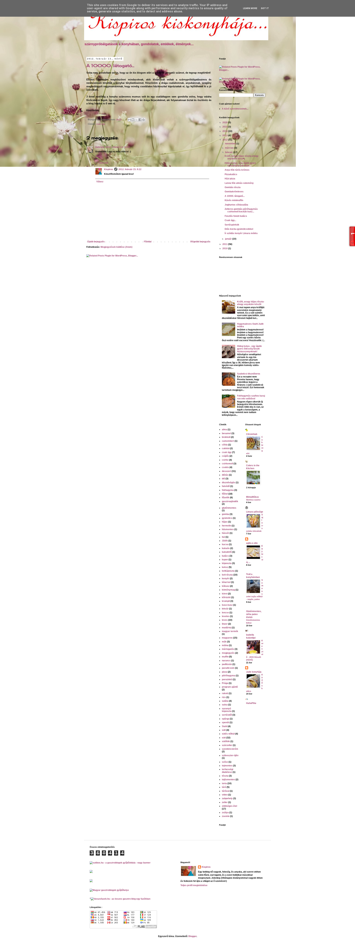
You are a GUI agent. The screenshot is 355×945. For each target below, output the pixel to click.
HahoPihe (251, 703)
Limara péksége (254, 511)
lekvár (225, 608)
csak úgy (100, 124)
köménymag (228, 589)
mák (224, 641)
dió (223, 478)
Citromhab (251, 434)
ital (223, 537)
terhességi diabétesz (227, 770)
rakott (225, 693)
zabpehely (227, 798)
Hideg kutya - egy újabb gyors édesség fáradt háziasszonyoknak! (249, 349)
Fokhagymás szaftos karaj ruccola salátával (251, 397)
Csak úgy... (230, 220)
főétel (225, 494)
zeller (225, 802)
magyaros (227, 637)
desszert (226, 471)
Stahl (224, 726)
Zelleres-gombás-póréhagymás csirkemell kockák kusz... (241, 210)
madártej (226, 627)
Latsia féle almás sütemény (239, 183)
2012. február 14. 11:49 (118, 147)
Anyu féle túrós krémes (237, 170)
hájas (225, 521)
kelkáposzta (228, 571)
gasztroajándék (230, 501)
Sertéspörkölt (232, 224)
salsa (225, 704)
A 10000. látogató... (110, 65)
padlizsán (227, 664)
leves (225, 620)
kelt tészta (227, 574)
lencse (225, 612)
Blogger (192, 936)
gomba (225, 514)
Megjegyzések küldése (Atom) (116, 247)
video (225, 794)
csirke (225, 460)
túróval (225, 791)
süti (224, 737)
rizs (224, 697)
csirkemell (227, 463)
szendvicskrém (230, 749)
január (228, 239)
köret (224, 593)
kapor (225, 559)
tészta (225, 776)
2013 (225, 135)
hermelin (226, 525)
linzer (225, 624)
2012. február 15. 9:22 (130, 169)
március (229, 148)
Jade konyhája (253, 672)
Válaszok (103, 163)
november (230, 143)
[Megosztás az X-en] (136, 120)
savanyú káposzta (226, 709)
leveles (225, 616)
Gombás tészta (233, 187)
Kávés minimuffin (234, 200)
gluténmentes (229, 508)
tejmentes (227, 765)
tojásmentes (228, 779)
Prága (225, 683)
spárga (225, 718)
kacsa (225, 544)
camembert (228, 441)
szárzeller (227, 745)
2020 (225, 122)
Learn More (250, 8)
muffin (225, 656)
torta (224, 783)
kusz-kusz (227, 605)
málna (225, 645)
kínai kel (226, 582)
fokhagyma (228, 490)
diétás (225, 475)
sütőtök (226, 741)
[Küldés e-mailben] (129, 120)
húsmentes (228, 529)
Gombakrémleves (234, 191)
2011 (225, 244)
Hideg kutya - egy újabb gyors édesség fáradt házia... (240, 164)
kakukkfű (227, 552)
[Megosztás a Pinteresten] (143, 120)
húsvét (225, 533)
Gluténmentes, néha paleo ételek (253, 614)
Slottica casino (253, 500)
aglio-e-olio (252, 543)
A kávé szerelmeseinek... (235, 108)
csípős (225, 456)
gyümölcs (227, 518)
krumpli (226, 601)
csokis (225, 467)
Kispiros (108, 169)
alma (224, 429)
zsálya (225, 812)
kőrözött (226, 597)
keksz (225, 567)
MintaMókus (252, 497)
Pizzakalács (231, 174)
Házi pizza (230, 178)
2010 (225, 248)
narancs (226, 660)
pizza (224, 672)
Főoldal (147, 241)
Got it (265, 8)
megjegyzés (228, 653)
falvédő (226, 486)
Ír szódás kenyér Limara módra (241, 233)
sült (224, 730)
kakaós (226, 548)
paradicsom (228, 668)
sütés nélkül (228, 733)
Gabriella (100, 147)
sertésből (227, 715)
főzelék (225, 497)
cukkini (225, 448)
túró (224, 787)
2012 (225, 139)
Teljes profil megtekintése (193, 885)
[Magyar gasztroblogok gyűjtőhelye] (109, 890)
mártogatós (228, 649)
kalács (225, 556)
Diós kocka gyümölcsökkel (239, 229)
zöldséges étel (229, 806)
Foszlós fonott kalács (236, 216)
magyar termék (230, 631)
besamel (226, 433)
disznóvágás (228, 482)
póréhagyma (228, 675)
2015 (225, 126)
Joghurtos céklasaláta (236, 204)
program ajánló (230, 687)
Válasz (98, 156)
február (229, 152)
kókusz (225, 586)
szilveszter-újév (230, 755)
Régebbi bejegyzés (200, 241)
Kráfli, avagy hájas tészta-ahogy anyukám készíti (241, 157)
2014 (225, 131)
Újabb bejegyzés (96, 241)
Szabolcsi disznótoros (248, 373)
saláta (225, 701)
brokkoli (226, 437)
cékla (225, 444)
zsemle (225, 816)
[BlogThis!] (133, 120)
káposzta (226, 563)
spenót (225, 722)
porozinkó (227, 679)
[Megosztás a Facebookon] (140, 120)
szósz (225, 762)
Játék (225, 540)
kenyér (225, 578)
